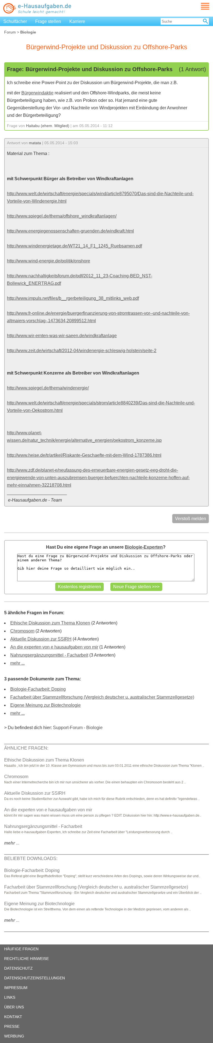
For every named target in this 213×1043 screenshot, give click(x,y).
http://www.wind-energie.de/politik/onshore (48, 261)
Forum (10, 32)
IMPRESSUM (15, 987)
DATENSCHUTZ (18, 968)
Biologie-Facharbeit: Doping (38, 689)
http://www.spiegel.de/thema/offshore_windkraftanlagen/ (61, 216)
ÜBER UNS (14, 1007)
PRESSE (11, 1026)
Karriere (77, 21)
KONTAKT (13, 1016)
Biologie (94, 727)
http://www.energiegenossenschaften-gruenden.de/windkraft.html (70, 231)
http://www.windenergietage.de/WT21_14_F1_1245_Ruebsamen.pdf (74, 246)
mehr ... (17, 663)
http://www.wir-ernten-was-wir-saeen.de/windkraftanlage (62, 335)
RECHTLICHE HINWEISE (26, 958)
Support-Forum (68, 727)
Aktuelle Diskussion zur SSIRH (41, 639)
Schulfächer (15, 21)
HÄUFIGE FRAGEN (21, 949)
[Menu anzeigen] (198, 6)
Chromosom (22, 631)
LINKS (9, 997)
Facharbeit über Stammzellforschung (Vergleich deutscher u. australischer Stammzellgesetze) (102, 697)
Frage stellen (48, 21)
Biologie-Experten (144, 547)
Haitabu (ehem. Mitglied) (47, 125)
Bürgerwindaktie (37, 93)
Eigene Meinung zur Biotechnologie (45, 705)
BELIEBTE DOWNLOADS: (30, 858)
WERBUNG (14, 1036)
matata (35, 143)
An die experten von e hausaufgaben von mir (54, 647)
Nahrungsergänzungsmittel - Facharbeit (49, 655)
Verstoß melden (190, 518)
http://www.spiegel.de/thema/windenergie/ (48, 388)
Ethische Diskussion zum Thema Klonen (50, 623)
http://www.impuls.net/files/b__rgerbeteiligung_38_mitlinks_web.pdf (73, 298)
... (11, 843)
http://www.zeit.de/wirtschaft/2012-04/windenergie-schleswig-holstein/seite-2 (81, 350)
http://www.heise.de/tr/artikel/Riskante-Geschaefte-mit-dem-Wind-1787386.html (84, 455)
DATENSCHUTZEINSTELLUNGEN (34, 978)
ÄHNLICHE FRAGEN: (26, 748)
